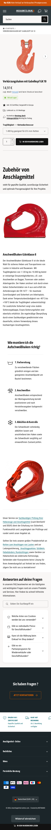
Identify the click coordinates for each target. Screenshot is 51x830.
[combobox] (25, 19)
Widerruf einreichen (25, 818)
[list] (25, 722)
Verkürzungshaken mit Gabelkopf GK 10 (19, 31)
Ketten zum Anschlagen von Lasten (19, 544)
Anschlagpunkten (27, 548)
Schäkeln (40, 548)
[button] (4, 11)
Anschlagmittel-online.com (20, 808)
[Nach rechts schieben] (45, 56)
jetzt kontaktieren (23, 695)
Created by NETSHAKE (37, 808)
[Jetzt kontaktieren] (39, 11)
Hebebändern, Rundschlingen (16, 552)
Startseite (9, 28)
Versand (15, 92)
